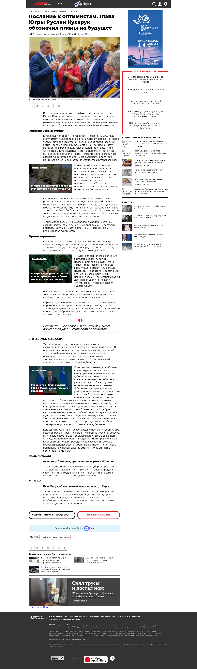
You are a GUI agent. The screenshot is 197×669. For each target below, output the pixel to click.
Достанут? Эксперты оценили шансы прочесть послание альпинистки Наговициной (151, 191)
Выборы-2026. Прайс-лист (129, 616)
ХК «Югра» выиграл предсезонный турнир (145, 90)
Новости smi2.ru (38, 607)
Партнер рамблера (74, 658)
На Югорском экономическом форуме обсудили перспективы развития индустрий (55, 569)
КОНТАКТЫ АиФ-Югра (58, 616)
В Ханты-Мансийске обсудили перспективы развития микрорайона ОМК (100, 560)
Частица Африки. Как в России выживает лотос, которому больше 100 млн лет (150, 153)
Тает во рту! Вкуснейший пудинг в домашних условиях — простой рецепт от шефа (150, 162)
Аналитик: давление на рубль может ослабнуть (150, 207)
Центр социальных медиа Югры (71, 99)
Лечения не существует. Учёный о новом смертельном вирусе (150, 171)
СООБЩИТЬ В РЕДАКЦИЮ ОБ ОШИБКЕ (64, 619)
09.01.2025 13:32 (35, 12)
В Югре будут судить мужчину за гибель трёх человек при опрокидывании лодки (145, 114)
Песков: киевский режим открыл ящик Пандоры (148, 236)
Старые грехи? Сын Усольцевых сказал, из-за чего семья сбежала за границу (151, 143)
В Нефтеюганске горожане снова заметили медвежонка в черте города (145, 79)
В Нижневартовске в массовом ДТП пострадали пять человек (145, 102)
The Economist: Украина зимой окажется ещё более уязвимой (147, 245)
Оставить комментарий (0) (98, 515)
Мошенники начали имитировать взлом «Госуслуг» (149, 226)
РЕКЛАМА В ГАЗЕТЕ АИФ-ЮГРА (102, 616)
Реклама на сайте (78, 616)
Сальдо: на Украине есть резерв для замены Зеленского (150, 217)
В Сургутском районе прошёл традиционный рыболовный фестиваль (145, 125)
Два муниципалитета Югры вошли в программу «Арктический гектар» (53, 560)
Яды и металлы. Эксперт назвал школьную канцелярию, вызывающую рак (149, 181)
